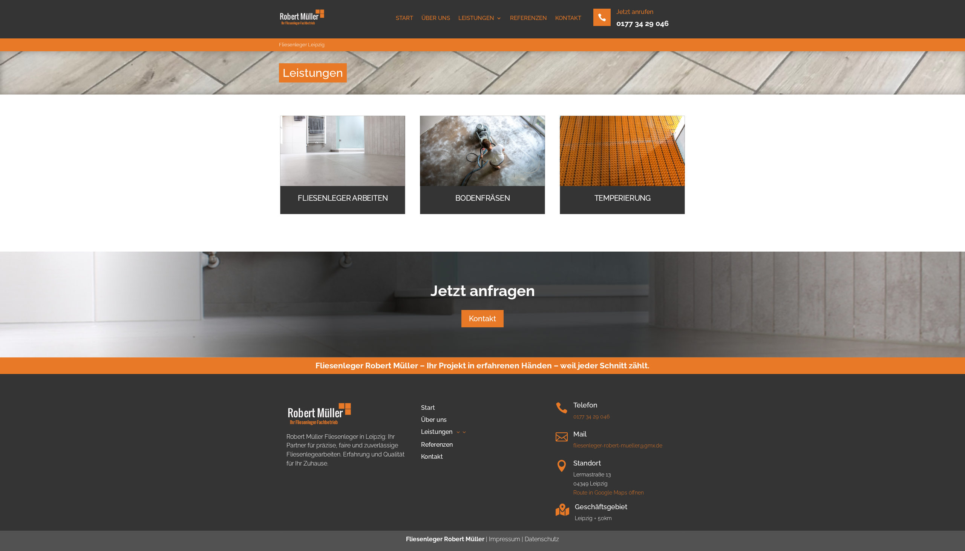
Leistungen (476, 18)
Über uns (435, 18)
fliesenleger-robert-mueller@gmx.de (617, 446)
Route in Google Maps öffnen (608, 493)
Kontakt (568, 18)
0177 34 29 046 (642, 23)
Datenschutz (541, 539)
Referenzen (528, 18)
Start (404, 18)
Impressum (504, 539)
